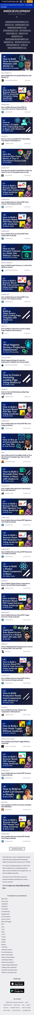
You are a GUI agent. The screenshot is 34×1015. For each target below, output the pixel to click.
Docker (3, 937)
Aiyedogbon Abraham (11, 80)
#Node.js (4, 644)
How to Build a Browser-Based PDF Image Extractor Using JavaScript (15, 616)
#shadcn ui (5, 486)
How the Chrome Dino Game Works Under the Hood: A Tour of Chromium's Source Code (16, 171)
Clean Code (4, 901)
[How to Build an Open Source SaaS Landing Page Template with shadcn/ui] (17, 315)
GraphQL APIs (5, 914)
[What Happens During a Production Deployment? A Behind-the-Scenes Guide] (17, 347)
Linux (2, 929)
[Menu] (24, 1)
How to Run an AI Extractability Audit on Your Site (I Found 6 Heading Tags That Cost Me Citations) (16, 457)
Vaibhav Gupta (9, 143)
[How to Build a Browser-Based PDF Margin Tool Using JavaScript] (17, 823)
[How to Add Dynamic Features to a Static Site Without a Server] (17, 252)
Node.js (3, 944)
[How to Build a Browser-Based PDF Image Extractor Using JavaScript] (17, 601)
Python (3, 942)
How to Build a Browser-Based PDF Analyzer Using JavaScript (16, 774)
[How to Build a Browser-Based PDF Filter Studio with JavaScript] (17, 220)
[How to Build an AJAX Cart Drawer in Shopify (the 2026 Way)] (17, 791)
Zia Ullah (7, 651)
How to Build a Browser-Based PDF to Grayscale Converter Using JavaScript (14, 108)
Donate (29, 1)
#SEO (3, 452)
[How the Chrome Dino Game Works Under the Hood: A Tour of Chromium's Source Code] (17, 157)
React (3, 932)
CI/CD (3, 934)
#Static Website (7, 262)
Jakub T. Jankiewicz (10, 746)
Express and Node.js (7, 954)
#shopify (4, 802)
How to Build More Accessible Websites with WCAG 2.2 (16, 76)
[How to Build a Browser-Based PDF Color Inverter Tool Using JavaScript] (17, 283)
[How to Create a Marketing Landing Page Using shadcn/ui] (17, 378)
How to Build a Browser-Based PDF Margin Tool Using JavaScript (15, 837)
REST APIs (4, 899)
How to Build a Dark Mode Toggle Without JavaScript (15, 742)
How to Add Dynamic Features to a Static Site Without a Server (16, 266)
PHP (2, 924)
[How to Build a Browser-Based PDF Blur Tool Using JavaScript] (17, 410)
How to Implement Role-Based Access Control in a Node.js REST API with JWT (16, 647)
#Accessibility (6, 73)
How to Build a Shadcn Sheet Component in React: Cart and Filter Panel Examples (15, 584)
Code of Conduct (26, 1007)
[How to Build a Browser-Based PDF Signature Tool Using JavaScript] (17, 507)
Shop (23, 1005)
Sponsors (6, 1007)
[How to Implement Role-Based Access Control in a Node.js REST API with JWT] (17, 633)
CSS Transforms (5, 916)
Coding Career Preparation (9, 967)
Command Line (5, 911)
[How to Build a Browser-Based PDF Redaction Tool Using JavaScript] (17, 538)
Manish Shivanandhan (11, 270)
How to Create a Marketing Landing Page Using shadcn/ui (15, 393)
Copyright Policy (26, 1010)
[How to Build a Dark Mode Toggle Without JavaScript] (17, 728)
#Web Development (8, 739)
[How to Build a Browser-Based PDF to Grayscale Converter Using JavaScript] (17, 94)
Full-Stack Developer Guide (9, 970)
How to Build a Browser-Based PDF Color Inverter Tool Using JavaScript (15, 298)
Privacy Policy (6, 1010)
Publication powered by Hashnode (14, 1002)
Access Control (5, 919)
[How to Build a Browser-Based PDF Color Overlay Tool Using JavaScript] (17, 188)
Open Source (17, 1005)
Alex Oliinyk (8, 175)
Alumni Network (8, 1005)
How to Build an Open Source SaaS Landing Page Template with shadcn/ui (15, 329)
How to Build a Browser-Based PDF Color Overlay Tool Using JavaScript (15, 203)
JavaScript (4, 906)
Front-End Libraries (6, 952)
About (26, 1002)
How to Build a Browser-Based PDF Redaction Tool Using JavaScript (16, 552)
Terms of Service (16, 1010)
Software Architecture (7, 962)
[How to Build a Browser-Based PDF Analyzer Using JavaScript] (17, 760)
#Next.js (4, 326)
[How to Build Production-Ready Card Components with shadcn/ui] (17, 696)
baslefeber (8, 809)
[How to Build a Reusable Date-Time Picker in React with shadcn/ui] (17, 475)
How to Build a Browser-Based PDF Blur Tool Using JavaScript (16, 424)
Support (28, 1005)
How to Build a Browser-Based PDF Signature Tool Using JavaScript (16, 521)
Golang (3, 939)
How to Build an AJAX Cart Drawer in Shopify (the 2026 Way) (16, 805)
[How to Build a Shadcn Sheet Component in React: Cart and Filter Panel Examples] (17, 570)
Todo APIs (4, 947)
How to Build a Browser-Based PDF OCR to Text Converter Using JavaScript (15, 679)
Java (2, 926)
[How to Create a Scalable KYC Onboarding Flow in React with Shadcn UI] (17, 125)
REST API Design (6, 921)
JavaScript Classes (6, 949)
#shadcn (4, 136)
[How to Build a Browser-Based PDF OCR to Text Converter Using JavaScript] (17, 665)
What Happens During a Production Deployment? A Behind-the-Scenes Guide (15, 361)
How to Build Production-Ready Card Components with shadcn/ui (13, 711)
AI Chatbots (4, 909)
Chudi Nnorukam (10, 461)
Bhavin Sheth (9, 112)
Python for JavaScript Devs (9, 972)
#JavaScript (5, 104)
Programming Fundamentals (9, 965)
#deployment (6, 357)
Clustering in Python (7, 959)
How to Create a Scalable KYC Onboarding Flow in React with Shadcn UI (15, 139)
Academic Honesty (15, 1007)
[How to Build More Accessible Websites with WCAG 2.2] (17, 62)
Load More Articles (17, 849)
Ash (6, 333)
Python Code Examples (7, 957)
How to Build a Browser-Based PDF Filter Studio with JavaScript (15, 234)
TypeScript (4, 904)
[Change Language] (21, 1)
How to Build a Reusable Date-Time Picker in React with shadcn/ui (16, 489)
